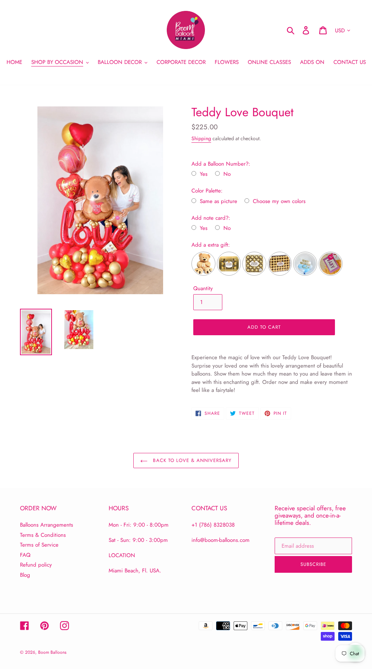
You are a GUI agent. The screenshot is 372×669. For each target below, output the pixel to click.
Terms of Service (39, 545)
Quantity (203, 288)
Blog (25, 575)
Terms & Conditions (43, 535)
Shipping (201, 138)
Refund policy (36, 565)
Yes (203, 174)
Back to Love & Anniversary (191, 460)
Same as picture (218, 201)
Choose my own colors (279, 201)
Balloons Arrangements (46, 525)
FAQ (25, 555)
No (227, 174)
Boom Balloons (52, 652)
